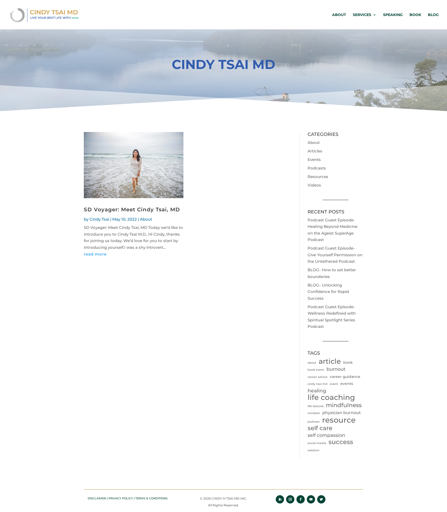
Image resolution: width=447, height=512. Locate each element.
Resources (318, 176)
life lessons (316, 406)
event (334, 384)
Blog (433, 15)
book (348, 362)
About (339, 15)
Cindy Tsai (99, 219)
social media (317, 443)
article (330, 361)
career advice (317, 377)
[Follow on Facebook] (300, 499)
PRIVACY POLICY (120, 498)
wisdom (313, 450)
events (346, 383)
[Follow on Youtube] (311, 499)
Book (415, 15)
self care (320, 428)
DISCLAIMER (97, 498)
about (312, 362)
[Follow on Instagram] (290, 499)
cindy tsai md (317, 384)
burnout (335, 369)
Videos (314, 185)
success (341, 442)
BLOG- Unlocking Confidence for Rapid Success (328, 292)
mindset (314, 413)
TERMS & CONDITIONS (151, 498)
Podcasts (317, 168)
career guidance (345, 376)
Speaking (393, 15)
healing (317, 390)
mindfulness (344, 405)
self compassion (326, 435)
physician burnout (341, 412)
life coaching (331, 397)
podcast (314, 421)
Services (362, 15)
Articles (315, 151)
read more (95, 254)
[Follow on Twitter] (321, 499)
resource (339, 420)
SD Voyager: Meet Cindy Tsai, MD (132, 209)
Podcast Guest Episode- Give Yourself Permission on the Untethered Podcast (335, 255)
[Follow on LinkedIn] (280, 499)
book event (316, 369)
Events (314, 159)
